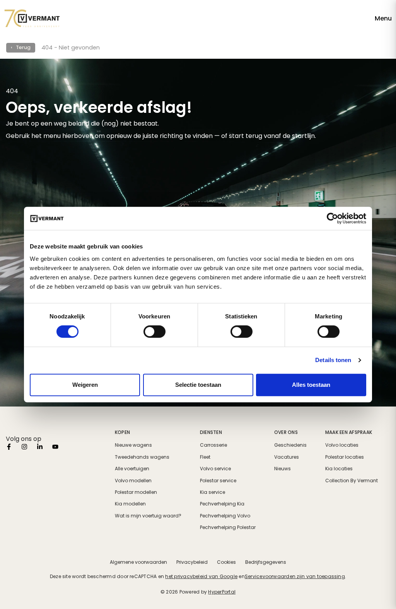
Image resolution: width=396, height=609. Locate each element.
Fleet (205, 457)
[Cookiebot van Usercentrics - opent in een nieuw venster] (332, 218)
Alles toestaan (311, 384)
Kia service (212, 492)
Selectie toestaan (198, 384)
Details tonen (333, 360)
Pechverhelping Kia (222, 504)
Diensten (211, 432)
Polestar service (218, 480)
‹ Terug (21, 47)
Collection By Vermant (351, 480)
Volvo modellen (133, 480)
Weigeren (85, 384)
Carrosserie (213, 445)
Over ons (286, 432)
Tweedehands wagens (142, 457)
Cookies (226, 562)
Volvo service (215, 468)
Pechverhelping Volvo (225, 516)
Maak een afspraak (348, 432)
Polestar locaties (344, 457)
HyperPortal (222, 592)
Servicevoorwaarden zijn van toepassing (295, 576)
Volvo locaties (341, 445)
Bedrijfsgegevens (265, 562)
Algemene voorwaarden (138, 562)
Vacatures (286, 457)
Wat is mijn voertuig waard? (148, 516)
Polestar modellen (136, 492)
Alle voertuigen (132, 468)
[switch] (154, 331)
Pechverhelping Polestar (228, 527)
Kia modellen (130, 504)
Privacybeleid (192, 562)
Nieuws (282, 468)
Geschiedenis (290, 445)
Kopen (122, 432)
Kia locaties (339, 468)
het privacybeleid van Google (201, 576)
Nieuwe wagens (133, 445)
